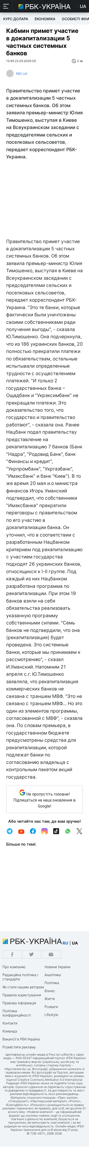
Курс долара (15, 19)
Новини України (57, 967)
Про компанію (13, 967)
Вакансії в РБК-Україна (21, 1039)
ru (65, 943)
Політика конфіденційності (16, 1013)
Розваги (51, 1007)
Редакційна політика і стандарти (20, 977)
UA (83, 6)
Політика (51, 983)
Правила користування (21, 995)
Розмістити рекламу (19, 1047)
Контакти (9, 1023)
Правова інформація (19, 1003)
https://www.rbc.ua (17, 1069)
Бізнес (49, 991)
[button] (6, 6)
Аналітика (52, 975)
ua (75, 943)
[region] (44, 200)
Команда (9, 1031)
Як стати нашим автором (23, 987)
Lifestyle (51, 1015)
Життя (49, 999)
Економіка (45, 19)
